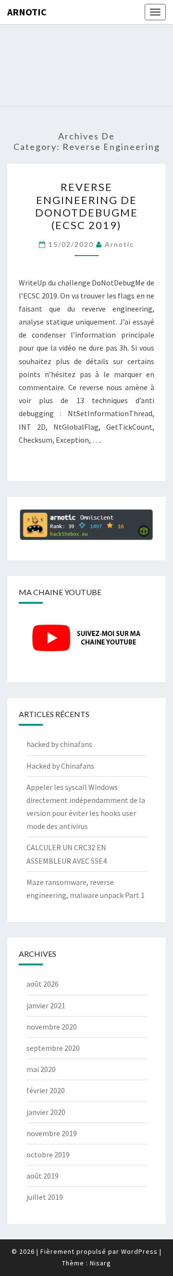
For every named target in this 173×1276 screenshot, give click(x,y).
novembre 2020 (51, 1027)
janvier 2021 (45, 1005)
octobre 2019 (48, 1154)
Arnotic (27, 12)
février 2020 (45, 1090)
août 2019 (42, 1176)
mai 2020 (41, 1069)
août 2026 (42, 984)
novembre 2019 (51, 1133)
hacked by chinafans (59, 744)
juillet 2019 (44, 1197)
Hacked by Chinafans (60, 766)
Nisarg (100, 1263)
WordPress (139, 1251)
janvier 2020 (45, 1112)
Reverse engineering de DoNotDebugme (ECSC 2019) (86, 205)
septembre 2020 (53, 1048)
